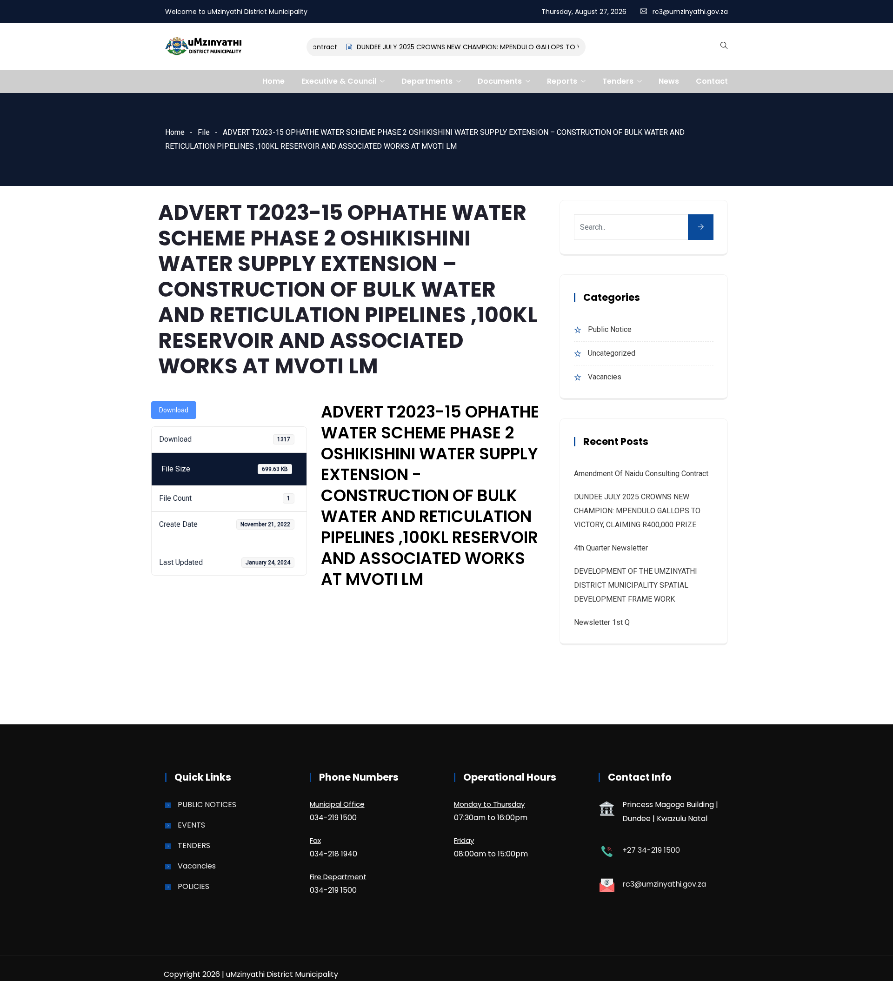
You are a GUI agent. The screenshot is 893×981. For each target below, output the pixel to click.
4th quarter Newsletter (611, 548)
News (669, 81)
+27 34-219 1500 (651, 850)
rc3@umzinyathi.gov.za (690, 11)
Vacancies (604, 376)
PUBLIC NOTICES (207, 804)
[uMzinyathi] (203, 47)
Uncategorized (611, 353)
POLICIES (193, 886)
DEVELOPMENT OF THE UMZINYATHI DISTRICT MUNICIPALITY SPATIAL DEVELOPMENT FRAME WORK (635, 585)
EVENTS (191, 825)
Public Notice (610, 329)
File (204, 132)
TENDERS (194, 845)
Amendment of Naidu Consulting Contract (641, 473)
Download (173, 410)
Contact (712, 81)
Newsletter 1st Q (602, 622)
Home (273, 81)
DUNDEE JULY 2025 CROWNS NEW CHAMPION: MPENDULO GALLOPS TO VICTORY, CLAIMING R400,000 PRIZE (512, 47)
